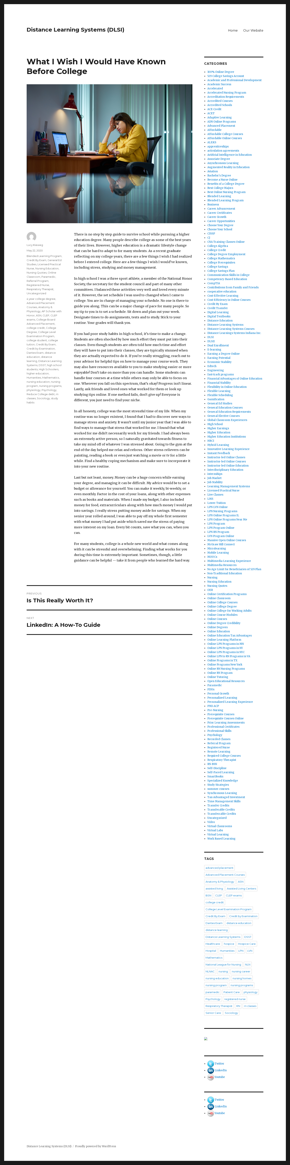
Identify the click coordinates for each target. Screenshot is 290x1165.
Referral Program (38, 280)
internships (214, 474)
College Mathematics (221, 258)
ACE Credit (214, 109)
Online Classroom (219, 598)
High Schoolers (48, 369)
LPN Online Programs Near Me (227, 519)
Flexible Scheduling (220, 395)
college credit (36, 327)
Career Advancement (221, 208)
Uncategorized (36, 293)
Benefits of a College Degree (225, 184)
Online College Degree (222, 606)
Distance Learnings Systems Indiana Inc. (234, 333)
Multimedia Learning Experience (229, 561)
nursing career (241, 971)
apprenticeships (218, 146)
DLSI (210, 337)
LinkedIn (221, 1070)
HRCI (210, 440)
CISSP (211, 233)
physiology (33, 390)
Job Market (214, 478)
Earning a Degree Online (223, 353)
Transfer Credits (218, 805)
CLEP (46, 315)
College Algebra (217, 246)
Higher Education (218, 432)
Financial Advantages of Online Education (234, 378)
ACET (211, 113)
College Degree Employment (226, 254)
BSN (208, 895)
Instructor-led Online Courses (226, 461)
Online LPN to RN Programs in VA (228, 656)
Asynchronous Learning (223, 163)
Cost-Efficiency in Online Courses (229, 300)
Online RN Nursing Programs (226, 668)
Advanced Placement (221, 125)
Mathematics (50, 377)
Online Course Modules (222, 615)
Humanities (34, 377)
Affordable (214, 130)
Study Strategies (218, 784)
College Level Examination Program (229, 909)
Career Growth (216, 217)
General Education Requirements (229, 411)
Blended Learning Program (44, 256)
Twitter (219, 1063)
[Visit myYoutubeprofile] (210, 1077)
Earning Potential (218, 358)
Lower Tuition (216, 503)
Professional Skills (219, 731)
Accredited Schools (219, 105)
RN (238, 1006)
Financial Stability (219, 382)
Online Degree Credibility (223, 623)
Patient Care (232, 992)
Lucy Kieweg (35, 244)
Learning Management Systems (228, 486)
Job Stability (215, 482)
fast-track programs (220, 374)
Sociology (43, 398)
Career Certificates (219, 213)
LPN (240, 950)
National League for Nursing (223, 964)
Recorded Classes (218, 739)
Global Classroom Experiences (227, 420)
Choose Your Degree (220, 225)
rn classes (250, 1006)
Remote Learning (218, 751)
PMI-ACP (213, 706)
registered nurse (235, 999)
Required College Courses (224, 755)
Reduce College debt (41, 394)
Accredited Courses (220, 101)
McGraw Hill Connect (221, 544)
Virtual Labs (215, 830)
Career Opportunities (221, 221)
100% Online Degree (220, 72)
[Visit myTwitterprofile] (210, 1063)
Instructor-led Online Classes (226, 457)
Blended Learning (219, 196)
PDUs (210, 689)
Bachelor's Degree (219, 175)
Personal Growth (218, 693)
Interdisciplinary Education (225, 469)
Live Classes (215, 494)
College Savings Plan (221, 271)
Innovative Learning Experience (228, 449)
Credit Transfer (217, 308)
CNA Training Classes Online (226, 242)
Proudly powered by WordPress (95, 1146)
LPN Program (216, 523)
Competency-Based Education (227, 279)
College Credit (216, 250)
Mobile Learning (218, 552)
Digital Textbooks (218, 316)
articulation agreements (223, 150)
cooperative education (221, 291)
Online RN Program (220, 673)
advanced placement (219, 867)
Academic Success (219, 84)
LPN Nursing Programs (222, 511)
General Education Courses (225, 407)
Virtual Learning (218, 834)
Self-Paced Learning (220, 772)
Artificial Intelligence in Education (229, 155)
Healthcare (213, 943)
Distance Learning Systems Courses (230, 329)
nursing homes (242, 978)
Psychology (49, 390)
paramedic (213, 992)
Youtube (220, 1077)
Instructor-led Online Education (228, 465)
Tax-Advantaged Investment (226, 797)
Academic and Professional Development (234, 80)
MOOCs (212, 557)
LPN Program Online (220, 528)
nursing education (38, 381)
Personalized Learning (222, 697)
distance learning (217, 930)
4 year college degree (41, 298)
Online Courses (217, 619)
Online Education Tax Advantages (229, 635)
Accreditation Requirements (225, 96)
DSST (42, 365)
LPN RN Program (218, 532)
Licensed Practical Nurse (223, 490)
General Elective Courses (223, 416)
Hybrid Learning (218, 445)
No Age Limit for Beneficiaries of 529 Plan (234, 569)
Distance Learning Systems (225, 324)
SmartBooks (215, 776)
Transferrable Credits (221, 813)
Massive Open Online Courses (226, 540)
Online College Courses (222, 602)
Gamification (215, 399)
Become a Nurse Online (222, 179)
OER (210, 590)
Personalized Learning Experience (230, 702)
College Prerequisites (221, 262)
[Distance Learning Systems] (233, 1038)
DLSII (211, 341)
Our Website (253, 30)
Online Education (218, 631)
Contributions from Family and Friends (233, 287)
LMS (210, 498)
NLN (247, 964)
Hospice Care (247, 943)
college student (37, 340)
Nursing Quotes (37, 272)
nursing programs (50, 385)
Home (233, 30)
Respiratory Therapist (40, 289)
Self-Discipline (216, 768)
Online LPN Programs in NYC (226, 652)
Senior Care (213, 1012)
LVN (249, 950)
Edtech (211, 366)
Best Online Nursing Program (226, 192)
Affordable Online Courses (224, 138)
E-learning (214, 349)
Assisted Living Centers (241, 888)
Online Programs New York (224, 664)
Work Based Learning (221, 838)
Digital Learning (218, 312)
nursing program (216, 985)
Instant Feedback (218, 453)
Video (211, 822)
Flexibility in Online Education (227, 387)
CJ (208, 237)
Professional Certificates (223, 726)
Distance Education (220, 320)
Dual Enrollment (218, 345)
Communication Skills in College (228, 275)
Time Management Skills (223, 801)
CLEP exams (234, 895)
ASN (38, 315)
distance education (238, 923)
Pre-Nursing (215, 710)
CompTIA (213, 283)
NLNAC (210, 971)
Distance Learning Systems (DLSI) (75, 29)
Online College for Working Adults (229, 610)
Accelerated (215, 88)
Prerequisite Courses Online (225, 718)
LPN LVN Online (217, 507)
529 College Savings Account (225, 76)
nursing (223, 971)
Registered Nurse (38, 285)
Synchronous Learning (222, 793)
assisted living (214, 888)
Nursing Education (47, 268)
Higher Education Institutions (226, 436)
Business (213, 204)
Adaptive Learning (219, 117)
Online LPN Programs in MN (225, 644)
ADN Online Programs (221, 121)
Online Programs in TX (222, 660)
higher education (38, 373)
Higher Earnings (218, 428)
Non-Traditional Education (224, 573)
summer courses (218, 789)
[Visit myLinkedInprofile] (210, 1070)
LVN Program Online (220, 536)
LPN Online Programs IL (223, 515)
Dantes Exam (35, 352)
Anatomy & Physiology (220, 881)
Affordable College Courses (225, 134)
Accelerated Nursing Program (226, 92)
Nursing (212, 577)
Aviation (212, 171)
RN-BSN (212, 764)
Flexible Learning (219, 391)
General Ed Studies (219, 403)
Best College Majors (220, 188)
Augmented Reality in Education (228, 167)
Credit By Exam (36, 260)
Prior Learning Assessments (226, 722)
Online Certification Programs (227, 594)
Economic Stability (219, 362)
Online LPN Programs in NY (225, 648)
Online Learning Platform (224, 639)
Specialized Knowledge (222, 780)
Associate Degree (218, 159)
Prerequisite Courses (220, 714)
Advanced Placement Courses (225, 874)
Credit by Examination (41, 348)
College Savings (217, 266)
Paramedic (48, 276)
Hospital (211, 950)
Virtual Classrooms (219, 826)
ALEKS (211, 142)
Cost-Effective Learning (223, 295)
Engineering (215, 370)
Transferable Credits (221, 809)
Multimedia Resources (222, 565)
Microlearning (216, 548)
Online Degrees (217, 627)
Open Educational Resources (226, 681)
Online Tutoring (217, 677)
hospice (229, 943)
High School (215, 424)
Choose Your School (219, 229)
